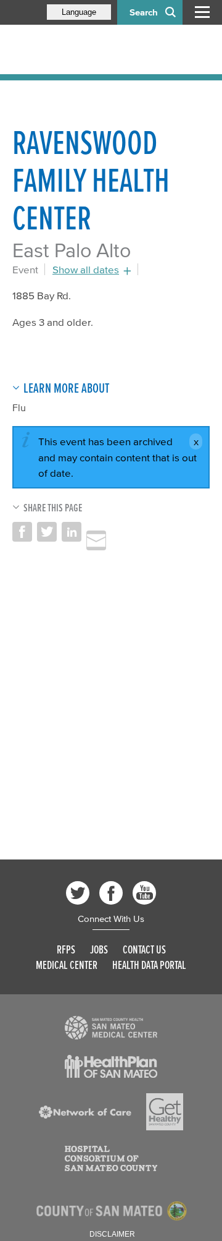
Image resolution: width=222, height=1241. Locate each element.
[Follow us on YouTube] (144, 893)
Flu (19, 407)
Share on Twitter (47, 532)
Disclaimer (112, 1234)
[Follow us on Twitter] (77, 893)
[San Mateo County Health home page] (92, 49)
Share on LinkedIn (71, 532)
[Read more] (111, 1027)
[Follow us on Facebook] (111, 893)
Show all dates (85, 269)
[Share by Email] (96, 540)
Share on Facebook (22, 532)
